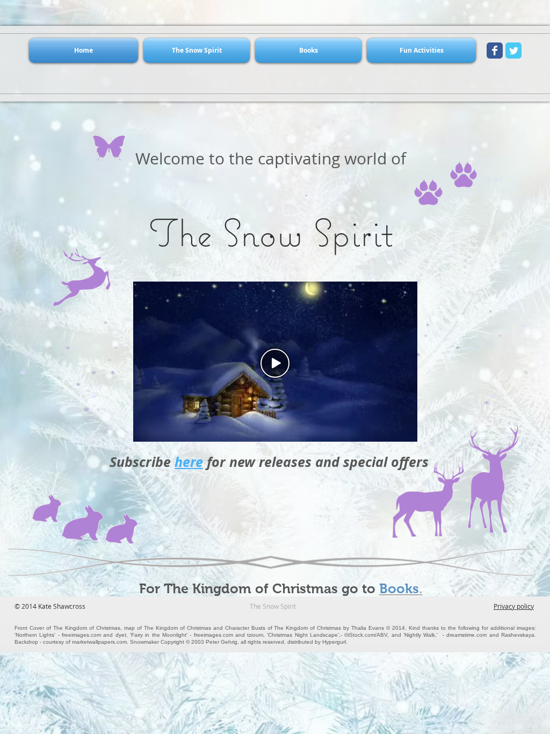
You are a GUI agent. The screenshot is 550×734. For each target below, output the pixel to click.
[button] (196, 50)
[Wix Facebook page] (495, 50)
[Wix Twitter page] (513, 50)
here (189, 461)
